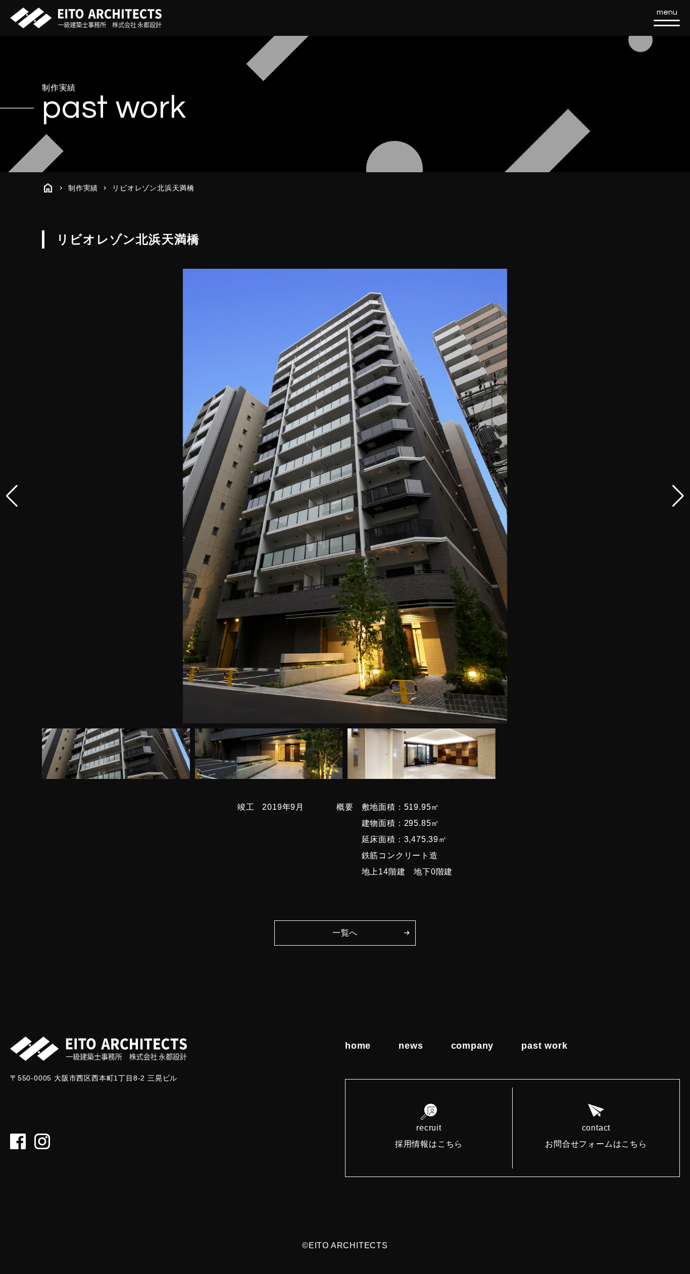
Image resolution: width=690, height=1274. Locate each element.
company (472, 1046)
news (411, 1046)
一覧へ (345, 932)
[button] (678, 496)
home (358, 1046)
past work (544, 1046)
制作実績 (83, 188)
